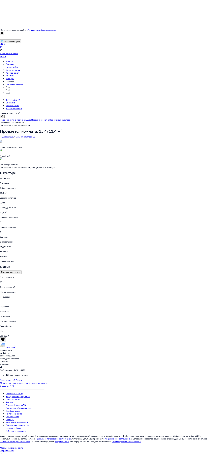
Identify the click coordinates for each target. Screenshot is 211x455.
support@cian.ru (62, 441)
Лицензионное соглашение (117, 438)
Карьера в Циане (13, 428)
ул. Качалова (26, 136)
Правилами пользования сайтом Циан (53, 438)
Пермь (17, 136)
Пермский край (6, 136)
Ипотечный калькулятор (17, 422)
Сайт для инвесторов (16, 431)
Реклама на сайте (14, 413)
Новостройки (12, 67)
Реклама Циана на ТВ (16, 405)
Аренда (9, 61)
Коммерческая (12, 72)
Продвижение (12, 416)
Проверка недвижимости (17, 425)
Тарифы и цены (13, 410)
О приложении (7, 450)
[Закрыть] (2, 33)
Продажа (10, 64)
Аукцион (9, 402)
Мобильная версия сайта (11, 447)
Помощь (10, 419)
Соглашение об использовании (41, 30)
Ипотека (10, 75)
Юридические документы (18, 396)
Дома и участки (13, 70)
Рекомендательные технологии (126, 441)
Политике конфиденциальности (15, 441)
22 (34, 136)
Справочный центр (14, 393)
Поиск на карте (13, 399)
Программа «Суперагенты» (18, 408)
